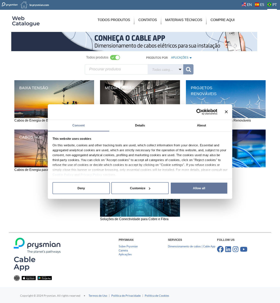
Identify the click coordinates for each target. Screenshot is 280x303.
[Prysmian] (134, 41)
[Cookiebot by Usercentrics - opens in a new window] (199, 112)
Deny (81, 188)
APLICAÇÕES (179, 58)
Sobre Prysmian (128, 246)
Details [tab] (140, 125)
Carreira (123, 250)
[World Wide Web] (17, 277)
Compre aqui (223, 20)
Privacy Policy (91, 174)
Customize (137, 188)
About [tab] (201, 125)
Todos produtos (114, 20)
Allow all (199, 188)
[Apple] (29, 277)
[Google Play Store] (45, 277)
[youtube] (243, 249)
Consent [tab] (78, 125)
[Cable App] (24, 263)
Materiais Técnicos (183, 20)
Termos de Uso (98, 295)
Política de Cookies (157, 295)
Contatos (147, 20)
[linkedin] (228, 249)
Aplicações (125, 254)
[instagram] (235, 249)
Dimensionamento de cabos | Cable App (191, 246)
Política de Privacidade (126, 295)
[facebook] (220, 249)
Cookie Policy (63, 174)
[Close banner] (226, 111)
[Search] (188, 69)
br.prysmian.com (39, 5)
